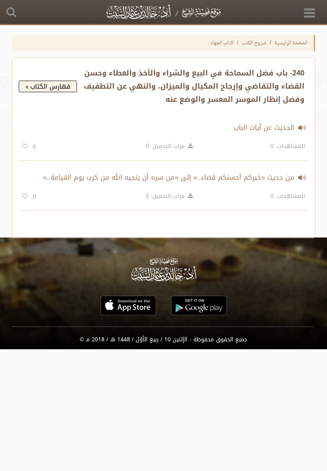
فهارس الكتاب (49, 86)
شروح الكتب (254, 43)
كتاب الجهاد (222, 43)
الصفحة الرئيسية (290, 43)
